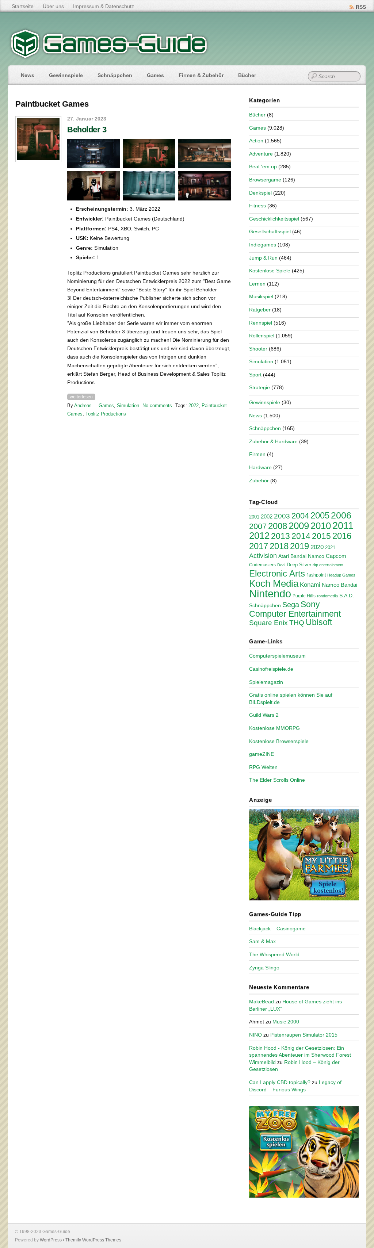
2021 (330, 547)
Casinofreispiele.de (271, 669)
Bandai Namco (307, 556)
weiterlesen (81, 396)
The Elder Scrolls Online (277, 780)
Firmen (257, 454)
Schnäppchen (115, 75)
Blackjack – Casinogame (277, 928)
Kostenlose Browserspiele (279, 741)
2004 (300, 515)
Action (256, 140)
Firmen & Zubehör (201, 75)
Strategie (259, 387)
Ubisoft (319, 622)
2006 (341, 515)
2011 (343, 525)
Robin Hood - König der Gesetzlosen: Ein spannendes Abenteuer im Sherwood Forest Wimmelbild (300, 1055)
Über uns (53, 6)
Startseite (23, 6)
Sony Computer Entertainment (295, 609)
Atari (283, 556)
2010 (320, 525)
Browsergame (265, 180)
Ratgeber (260, 310)
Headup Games (341, 575)
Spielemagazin (266, 682)
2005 (319, 515)
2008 (277, 526)
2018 (279, 546)
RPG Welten (263, 767)
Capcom (336, 556)
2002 (266, 517)
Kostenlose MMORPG (274, 728)
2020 (317, 547)
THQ (296, 623)
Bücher (247, 75)
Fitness (257, 205)
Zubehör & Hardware (273, 441)
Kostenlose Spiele (269, 270)
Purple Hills (304, 595)
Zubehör (259, 480)
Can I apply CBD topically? (279, 1082)
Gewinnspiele (66, 75)
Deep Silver (299, 564)
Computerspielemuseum (277, 656)
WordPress (51, 1240)
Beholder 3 (87, 129)
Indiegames (262, 245)
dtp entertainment (328, 565)
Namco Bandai (339, 585)
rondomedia (327, 596)
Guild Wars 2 (264, 715)
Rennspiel (260, 323)
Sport (255, 375)
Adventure (261, 154)
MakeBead (261, 1001)
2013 (280, 536)
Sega (290, 605)
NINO (255, 1035)
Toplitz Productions (105, 414)
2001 (254, 517)
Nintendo (270, 593)
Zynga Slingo (264, 968)
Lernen (257, 284)
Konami (310, 584)
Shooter (258, 349)
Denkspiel (260, 193)
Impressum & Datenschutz (103, 6)
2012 (259, 536)
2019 (299, 546)
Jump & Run (263, 258)
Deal (281, 565)
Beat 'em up (263, 166)
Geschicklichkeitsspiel (274, 219)
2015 (321, 536)
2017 (258, 546)
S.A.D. (346, 595)
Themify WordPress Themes (93, 1240)
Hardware (260, 467)
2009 (299, 526)
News (27, 75)
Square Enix (268, 623)
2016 (341, 536)
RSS (361, 7)
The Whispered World (274, 954)
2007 (258, 526)
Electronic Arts (277, 573)
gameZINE (261, 754)
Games (155, 75)
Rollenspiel (261, 335)
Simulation (128, 405)
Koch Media (273, 583)
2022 (193, 405)
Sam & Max (262, 941)
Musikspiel (261, 296)
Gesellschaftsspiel (270, 231)
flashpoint (316, 575)
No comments (157, 405)
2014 (300, 536)
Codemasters (262, 564)
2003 (282, 516)
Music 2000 (285, 1022)
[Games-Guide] (109, 57)
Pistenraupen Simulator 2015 (303, 1035)
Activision (263, 555)
